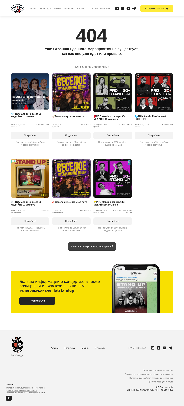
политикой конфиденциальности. (22, 390)
